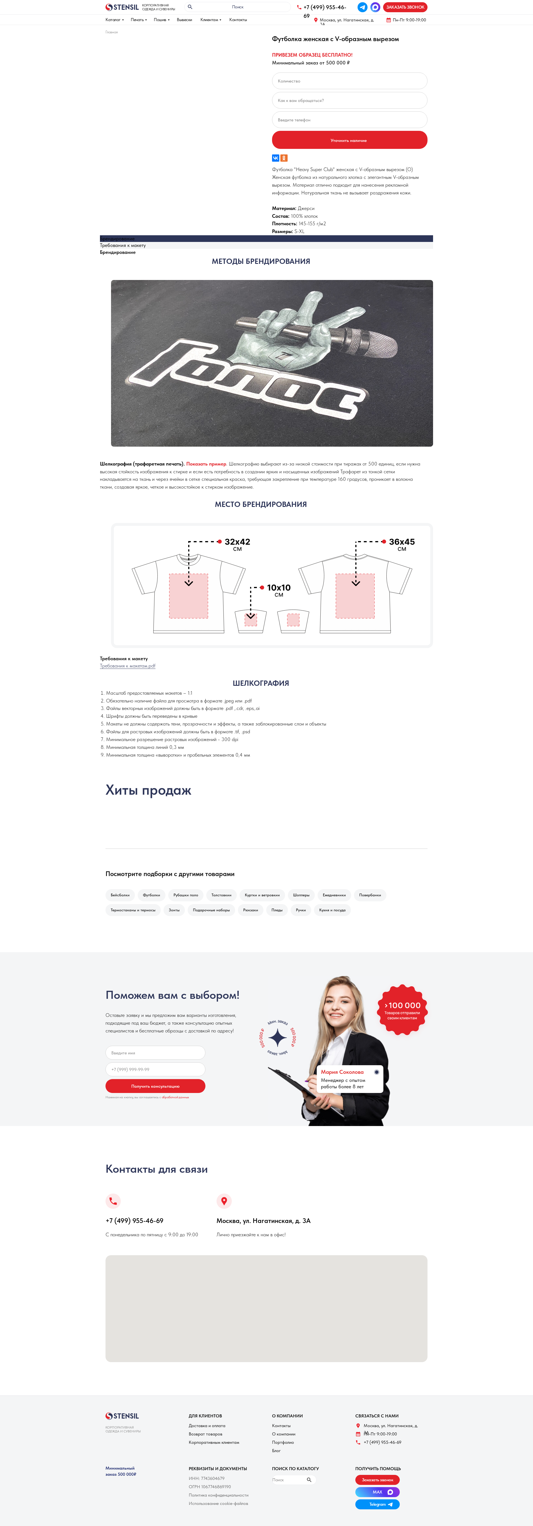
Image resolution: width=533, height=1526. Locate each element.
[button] (405, 7)
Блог (276, 1450)
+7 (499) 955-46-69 (134, 1221)
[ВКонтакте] (275, 158)
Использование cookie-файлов (218, 1503)
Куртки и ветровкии (262, 895)
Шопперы (301, 895)
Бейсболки (120, 895)
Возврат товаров (205, 1434)
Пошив (160, 19)
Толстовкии (222, 895)
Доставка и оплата (207, 1425)
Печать (137, 19)
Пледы (277, 910)
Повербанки (370, 895)
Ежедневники (334, 895)
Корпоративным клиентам (214, 1442)
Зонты (174, 910)
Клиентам (209, 19)
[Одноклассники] (284, 158)
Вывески (184, 19)
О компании (283, 1434)
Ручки (301, 910)
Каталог (112, 19)
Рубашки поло (186, 895)
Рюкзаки (250, 910)
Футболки (151, 895)
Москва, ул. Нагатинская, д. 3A (347, 22)
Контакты (238, 19)
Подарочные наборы (211, 910)
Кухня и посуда (332, 910)
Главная (111, 32)
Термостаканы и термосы (133, 910)
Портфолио (283, 1442)
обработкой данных (175, 1097)
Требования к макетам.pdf (127, 666)
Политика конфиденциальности (218, 1495)
